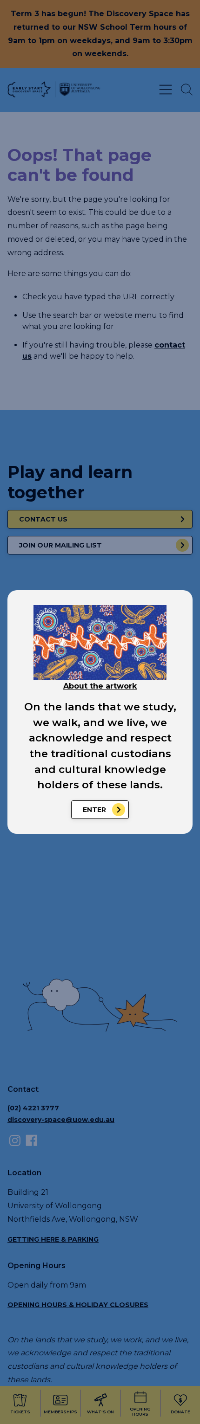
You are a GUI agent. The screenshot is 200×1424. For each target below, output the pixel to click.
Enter (94, 809)
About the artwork (100, 686)
